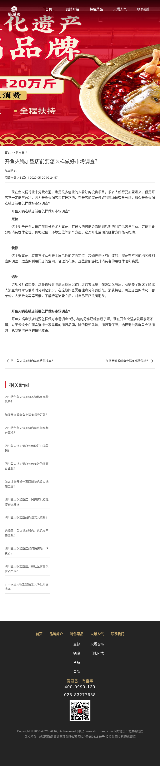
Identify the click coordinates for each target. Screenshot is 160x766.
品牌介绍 (72, 9)
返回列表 (10, 170)
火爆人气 (120, 9)
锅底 (76, 653)
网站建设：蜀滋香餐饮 (128, 731)
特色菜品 (96, 9)
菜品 (76, 671)
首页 (48, 9)
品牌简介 (56, 634)
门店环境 (97, 653)
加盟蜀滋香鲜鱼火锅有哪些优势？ (130, 361)
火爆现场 (97, 644)
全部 (76, 644)
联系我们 (143, 9)
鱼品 (76, 662)
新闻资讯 (21, 152)
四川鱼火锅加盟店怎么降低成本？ (29, 361)
